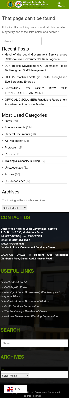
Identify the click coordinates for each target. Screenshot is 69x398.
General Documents (17, 134)
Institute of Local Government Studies (26, 301)
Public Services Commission (21, 306)
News (8, 120)
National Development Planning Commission (31, 316)
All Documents (14, 140)
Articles (9, 174)
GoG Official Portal (15, 282)
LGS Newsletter (15, 181)
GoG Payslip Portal (15, 287)
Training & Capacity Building (22, 160)
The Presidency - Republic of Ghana (25, 311)
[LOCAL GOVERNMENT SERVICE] (27, 4)
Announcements (15, 127)
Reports (10, 154)
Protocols (11, 147)
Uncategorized (14, 167)
